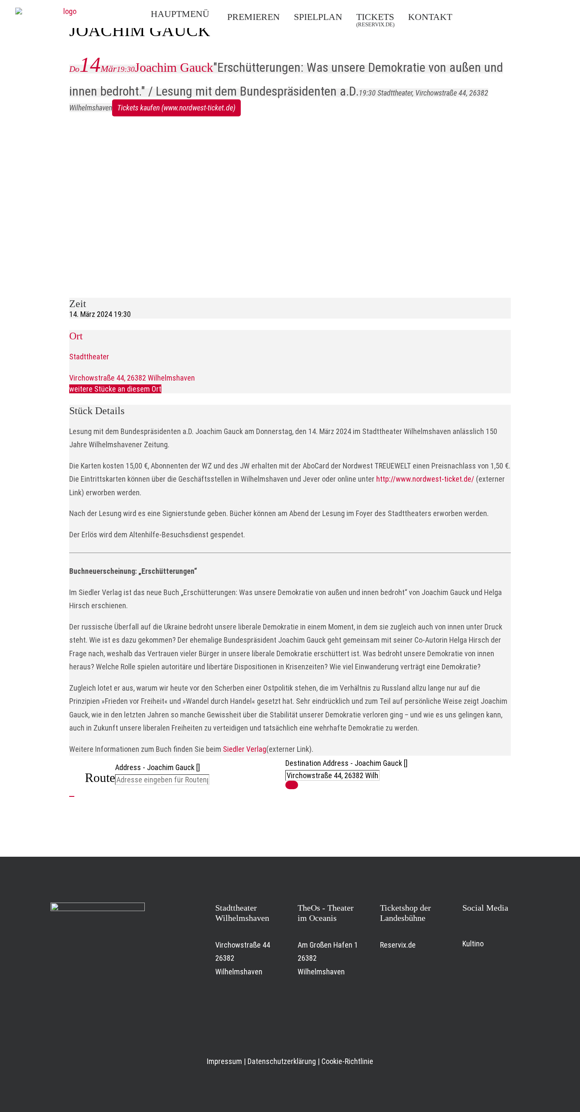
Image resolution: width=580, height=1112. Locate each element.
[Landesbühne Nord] (66, 14)
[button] (485, 16)
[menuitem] (185, 14)
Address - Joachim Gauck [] (157, 767)
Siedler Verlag (244, 749)
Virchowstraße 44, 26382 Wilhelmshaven (132, 377)
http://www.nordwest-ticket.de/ (425, 478)
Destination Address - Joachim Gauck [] (346, 763)
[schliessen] (71, 796)
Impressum (224, 1061)
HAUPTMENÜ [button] (180, 13)
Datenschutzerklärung (282, 1061)
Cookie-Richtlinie (347, 1061)
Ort (76, 336)
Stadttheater (89, 356)
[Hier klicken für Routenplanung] (291, 785)
